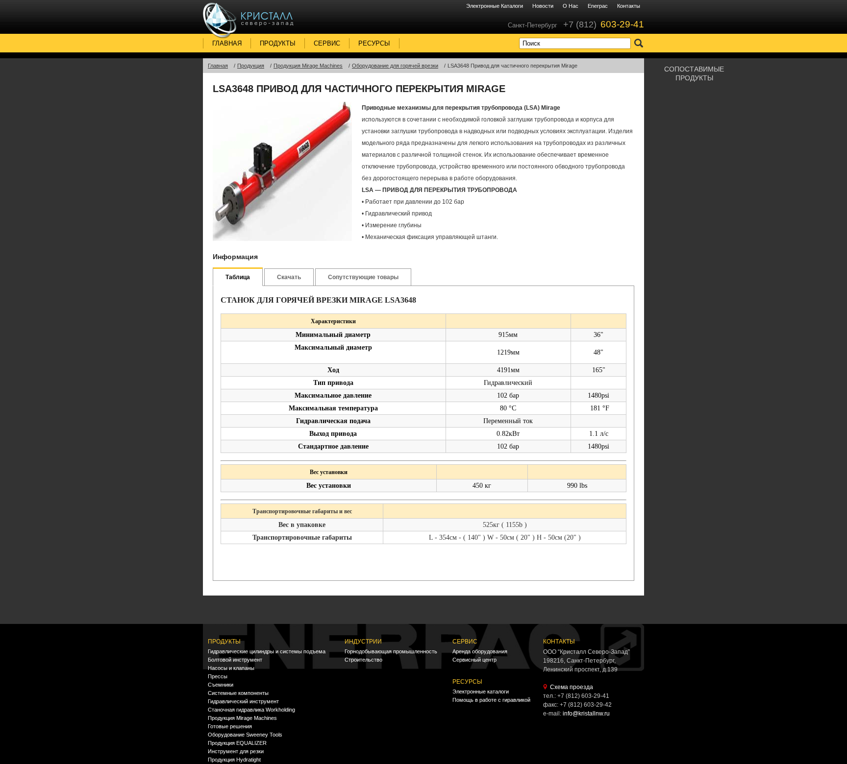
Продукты (278, 43)
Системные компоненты (238, 693)
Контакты (628, 6)
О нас (570, 6)
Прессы (217, 676)
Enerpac (598, 6)
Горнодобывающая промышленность (391, 651)
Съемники (220, 685)
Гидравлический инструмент (243, 701)
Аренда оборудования (479, 651)
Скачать (289, 277)
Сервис (327, 43)
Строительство (363, 660)
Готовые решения (230, 726)
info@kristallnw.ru (586, 713)
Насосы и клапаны (231, 668)
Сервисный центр (474, 660)
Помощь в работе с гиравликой (491, 700)
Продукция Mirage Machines (242, 718)
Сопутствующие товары (363, 277)
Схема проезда (571, 687)
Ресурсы (374, 43)
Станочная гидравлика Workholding (251, 710)
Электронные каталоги (494, 6)
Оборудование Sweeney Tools (245, 735)
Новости (542, 6)
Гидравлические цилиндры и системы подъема (266, 651)
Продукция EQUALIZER (237, 743)
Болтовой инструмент (235, 660)
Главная (227, 43)
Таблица (237, 277)
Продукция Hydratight (234, 760)
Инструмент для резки (236, 751)
